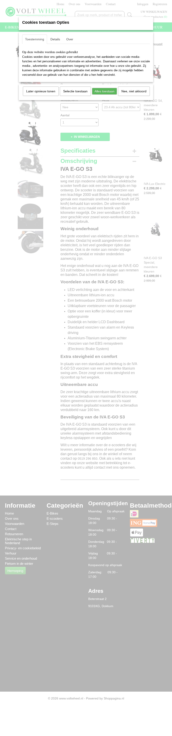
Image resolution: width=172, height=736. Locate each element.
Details (55, 39)
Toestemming (34, 39)
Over (69, 39)
